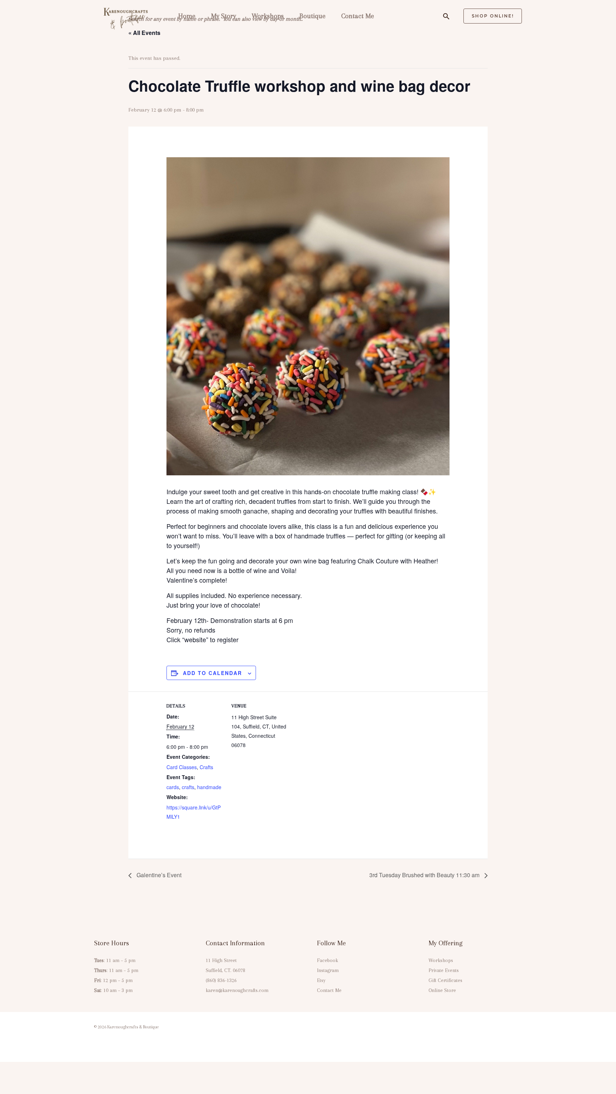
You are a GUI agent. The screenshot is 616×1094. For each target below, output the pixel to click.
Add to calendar (212, 672)
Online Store (442, 990)
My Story (223, 16)
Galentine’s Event (158, 875)
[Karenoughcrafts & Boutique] (126, 15)
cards (172, 787)
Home (186, 16)
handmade (209, 787)
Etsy (321, 980)
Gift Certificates (445, 980)
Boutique (312, 16)
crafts (188, 787)
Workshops (268, 16)
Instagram (328, 970)
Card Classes (181, 767)
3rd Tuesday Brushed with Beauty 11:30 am (425, 875)
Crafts (206, 767)
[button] (446, 16)
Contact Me (357, 16)
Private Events (443, 970)
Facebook (327, 960)
